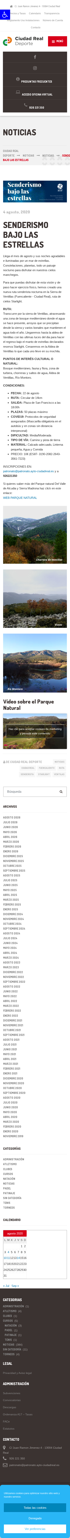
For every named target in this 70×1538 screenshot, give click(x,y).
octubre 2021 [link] (12, 1030)
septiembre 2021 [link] (13, 1035)
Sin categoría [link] (12, 1198)
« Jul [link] (6, 1285)
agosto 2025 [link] (11, 875)
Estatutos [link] (8, 1428)
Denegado (35, 1518)
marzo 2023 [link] (11, 967)
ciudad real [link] (27, 767)
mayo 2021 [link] (9, 1054)
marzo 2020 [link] (11, 1121)
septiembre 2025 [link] (14, 870)
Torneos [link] (9, 1207)
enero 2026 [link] (10, 851)
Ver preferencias (35, 1528)
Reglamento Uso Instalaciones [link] (23, 20)
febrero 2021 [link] (11, 1068)
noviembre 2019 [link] (13, 1136)
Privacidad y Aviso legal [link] (17, 1372)
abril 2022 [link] (10, 1001)
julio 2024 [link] (10, 938)
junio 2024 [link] (10, 943)
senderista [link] (27, 774)
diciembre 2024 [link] (13, 914)
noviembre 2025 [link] (13, 861)
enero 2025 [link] (10, 909)
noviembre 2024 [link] (13, 919)
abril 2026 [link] (10, 837)
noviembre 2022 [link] (13, 977)
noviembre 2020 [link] (13, 1083)
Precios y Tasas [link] (17, 13)
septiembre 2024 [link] (14, 928)
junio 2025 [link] (10, 885)
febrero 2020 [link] (12, 1126)
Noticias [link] (59, 761)
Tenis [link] (6, 1202)
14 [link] (18, 1258)
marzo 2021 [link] (10, 1063)
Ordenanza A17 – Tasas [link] (17, 1414)
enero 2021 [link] (10, 1073)
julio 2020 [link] (10, 1102)
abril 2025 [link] (10, 894)
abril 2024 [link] (10, 952)
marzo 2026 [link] (11, 841)
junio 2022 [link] (10, 991)
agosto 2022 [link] (11, 986)
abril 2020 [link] (10, 1117)
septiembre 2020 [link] (14, 1092)
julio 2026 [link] (10, 822)
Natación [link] (9, 1178)
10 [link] (5, 1258)
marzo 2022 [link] (11, 1005)
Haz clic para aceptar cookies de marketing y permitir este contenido (35, 731)
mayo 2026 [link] (10, 832)
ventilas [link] (59, 774)
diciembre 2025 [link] (13, 856)
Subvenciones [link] (11, 1393)
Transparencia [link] (52, 13)
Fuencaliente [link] (47, 767)
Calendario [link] (35, 13)
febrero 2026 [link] (12, 846)
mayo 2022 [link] (10, 996)
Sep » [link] (15, 1285)
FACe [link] (6, 1421)
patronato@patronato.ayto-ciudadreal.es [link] (28, 471)
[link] (5, 15)
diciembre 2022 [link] (13, 972)
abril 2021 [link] (9, 1059)
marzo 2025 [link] (11, 899)
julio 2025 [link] (10, 880)
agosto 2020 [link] (11, 1097)
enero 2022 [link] (10, 1015)
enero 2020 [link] (10, 1131)
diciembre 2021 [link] (12, 1020)
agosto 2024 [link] (11, 933)
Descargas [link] (9, 1407)
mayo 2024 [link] (10, 947)
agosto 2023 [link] (11, 962)
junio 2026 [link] (10, 827)
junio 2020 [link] (10, 1107)
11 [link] (8, 1258)
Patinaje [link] (9, 1193)
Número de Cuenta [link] (53, 20)
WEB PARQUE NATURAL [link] (20, 497)
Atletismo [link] (10, 1164)
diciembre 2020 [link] (13, 1078)
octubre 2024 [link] (12, 923)
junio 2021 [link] (10, 1049)
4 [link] (8, 1252)
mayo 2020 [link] (10, 1112)
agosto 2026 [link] (11, 817)
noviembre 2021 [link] (13, 1025)
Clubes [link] (7, 1169)
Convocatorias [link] (12, 1400)
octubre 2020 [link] (12, 1088)
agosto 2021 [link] (11, 1039)
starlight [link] (44, 774)
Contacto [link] (35, 27)
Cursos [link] (8, 1174)
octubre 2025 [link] (12, 865)
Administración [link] (13, 1159)
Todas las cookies (35, 1507)
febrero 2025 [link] (12, 904)
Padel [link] (7, 1188)
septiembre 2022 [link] (14, 981)
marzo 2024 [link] (11, 957)
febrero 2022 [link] (12, 1010)
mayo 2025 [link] (10, 890)
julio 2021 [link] (10, 1044)
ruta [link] (61, 767)
